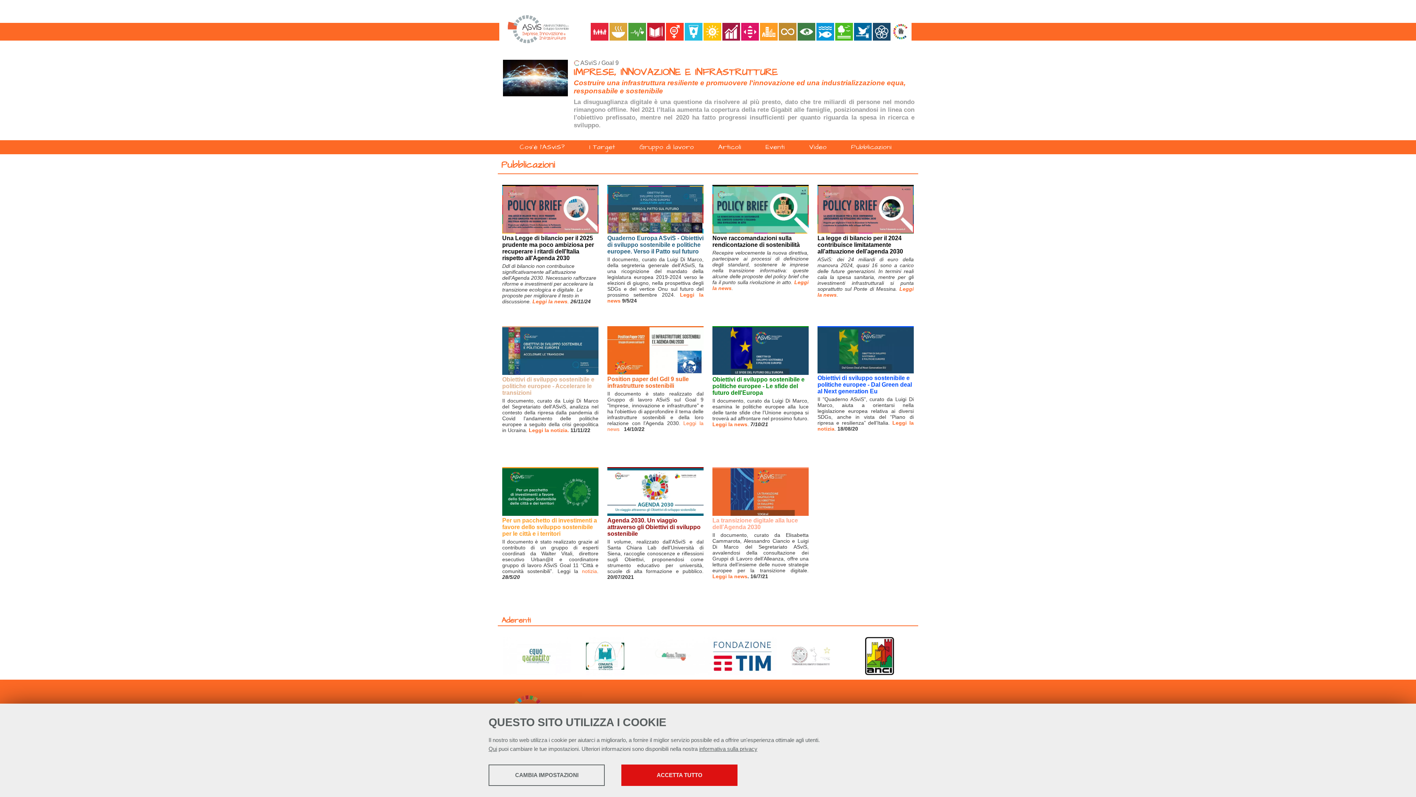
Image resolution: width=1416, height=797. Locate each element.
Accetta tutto (679, 775)
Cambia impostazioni (547, 775)
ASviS (588, 63)
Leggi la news (729, 424)
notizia (589, 571)
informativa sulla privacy (728, 749)
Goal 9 (610, 63)
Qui (493, 749)
